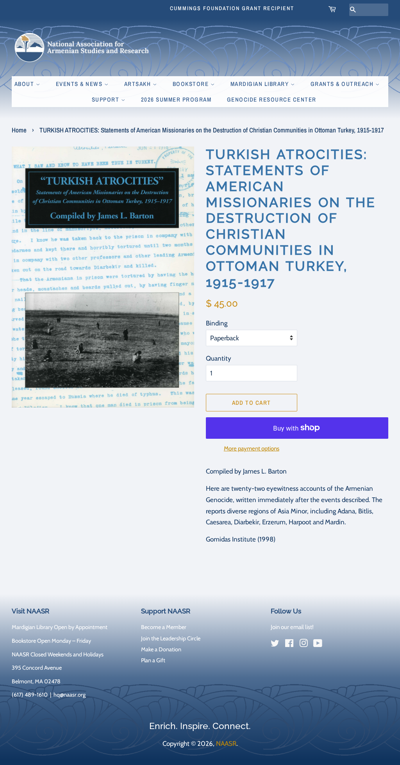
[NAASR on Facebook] (289, 644)
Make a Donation (161, 649)
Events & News (80, 84)
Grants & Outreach (343, 84)
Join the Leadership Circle (170, 638)
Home (19, 129)
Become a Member (163, 627)
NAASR (226, 743)
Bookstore (192, 84)
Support (106, 99)
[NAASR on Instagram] (303, 644)
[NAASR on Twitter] (275, 644)
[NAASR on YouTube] (317, 644)
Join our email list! (292, 627)
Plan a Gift (153, 660)
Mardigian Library (260, 84)
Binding (216, 323)
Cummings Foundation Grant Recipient (232, 8)
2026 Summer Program (176, 99)
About (25, 84)
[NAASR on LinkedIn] (332, 645)
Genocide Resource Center (271, 99)
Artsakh (138, 84)
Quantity (218, 358)
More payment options (251, 448)
